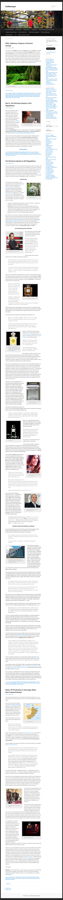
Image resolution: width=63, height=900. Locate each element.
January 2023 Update (50, 59)
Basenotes (48, 140)
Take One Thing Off (49, 163)
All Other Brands (19, 29)
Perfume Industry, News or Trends (28, 93)
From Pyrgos (48, 146)
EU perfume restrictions (14, 153)
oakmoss (31, 96)
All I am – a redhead (50, 135)
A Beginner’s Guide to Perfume (11, 32)
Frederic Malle (14, 681)
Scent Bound (48, 160)
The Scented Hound (50, 172)
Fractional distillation (19, 94)
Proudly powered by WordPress (34, 895)
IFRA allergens (35, 94)
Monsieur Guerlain (49, 151)
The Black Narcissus (50, 166)
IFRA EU (12, 95)
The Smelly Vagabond (50, 175)
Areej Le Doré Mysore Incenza (51, 68)
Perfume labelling (23, 154)
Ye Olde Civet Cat (49, 178)
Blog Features (34, 29)
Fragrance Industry (27, 94)
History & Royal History (45, 32)
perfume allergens (8, 97)
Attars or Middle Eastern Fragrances (18, 877)
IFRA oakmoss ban (26, 95)
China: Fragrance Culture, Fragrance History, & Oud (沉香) (51, 95)
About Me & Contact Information (24, 34)
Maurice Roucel (36, 153)
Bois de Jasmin (49, 141)
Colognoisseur (49, 142)
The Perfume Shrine (50, 171)
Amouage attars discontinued (32, 878)
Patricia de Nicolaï (16, 154)
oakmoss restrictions (9, 154)
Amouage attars (24, 878)
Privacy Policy (8, 888)
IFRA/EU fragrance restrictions (23, 96)
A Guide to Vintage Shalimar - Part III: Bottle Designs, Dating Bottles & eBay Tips (52, 101)
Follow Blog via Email (50, 48)
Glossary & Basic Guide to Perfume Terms (46, 29)
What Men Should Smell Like (51, 177)
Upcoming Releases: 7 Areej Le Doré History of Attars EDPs (51, 76)
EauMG (47, 144)
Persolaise (48, 155)
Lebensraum (30, 856)
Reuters (9, 511)
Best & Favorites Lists (23, 32)
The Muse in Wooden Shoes (51, 167)
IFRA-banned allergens (14, 96)
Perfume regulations (30, 154)
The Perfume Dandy (50, 169)
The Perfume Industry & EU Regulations (20, 161)
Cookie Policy (8, 889)
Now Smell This (49, 154)
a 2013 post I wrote (9, 194)
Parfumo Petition (21, 634)
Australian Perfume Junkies (51, 139)
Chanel (10, 681)
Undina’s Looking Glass (50, 176)
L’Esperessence (49, 148)
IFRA (31, 94)
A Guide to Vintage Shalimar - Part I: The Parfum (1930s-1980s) (51, 108)
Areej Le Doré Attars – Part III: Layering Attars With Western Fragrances (51, 80)
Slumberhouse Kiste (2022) (51, 67)
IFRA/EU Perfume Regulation (34, 32)
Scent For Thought (49, 162)
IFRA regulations (12, 879)
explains (37, 604)
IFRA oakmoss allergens (18, 95)
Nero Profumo (48, 153)
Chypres (10, 93)
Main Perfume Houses (10, 29)
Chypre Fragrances (8, 94)
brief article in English (29, 732)
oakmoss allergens (36, 96)
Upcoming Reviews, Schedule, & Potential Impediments (50, 62)
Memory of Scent (49, 150)
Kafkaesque (10, 6)
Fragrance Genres (26, 29)
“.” (23, 132)
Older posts (7, 883)
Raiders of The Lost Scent (51, 159)
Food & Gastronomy (9, 34)
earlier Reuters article (26, 334)
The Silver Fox (49, 173)
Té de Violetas (48, 164)
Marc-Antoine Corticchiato (28, 153)
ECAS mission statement (12, 744)
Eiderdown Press (49, 145)
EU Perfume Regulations (12, 683)
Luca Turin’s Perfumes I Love (51, 149)
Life (15, 34)
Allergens (39, 93)
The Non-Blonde (49, 168)
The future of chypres (16, 97)
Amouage (10, 877)
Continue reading (9, 90)
